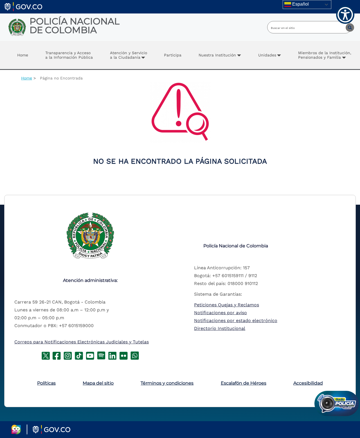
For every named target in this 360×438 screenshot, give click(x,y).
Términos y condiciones (167, 383)
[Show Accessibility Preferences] (345, 15)
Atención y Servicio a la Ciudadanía (128, 55)
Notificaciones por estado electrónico (235, 320)
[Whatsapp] (134, 355)
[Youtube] (90, 355)
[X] (46, 355)
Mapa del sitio (98, 383)
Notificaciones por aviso (220, 312)
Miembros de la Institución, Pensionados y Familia (324, 55)
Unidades (267, 55)
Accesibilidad (308, 383)
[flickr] (123, 355)
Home (22, 55)
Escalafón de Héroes (243, 383)
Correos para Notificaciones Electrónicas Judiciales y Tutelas (81, 342)
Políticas (46, 383)
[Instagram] (68, 355)
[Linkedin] (112, 355)
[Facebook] (57, 355)
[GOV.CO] (23, 6)
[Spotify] (101, 355)
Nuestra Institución (217, 55)
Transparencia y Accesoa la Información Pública (69, 55)
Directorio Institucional (219, 328)
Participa (172, 55)
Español (300, 4)
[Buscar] (345, 27)
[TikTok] (79, 355)
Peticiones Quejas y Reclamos (226, 304)
